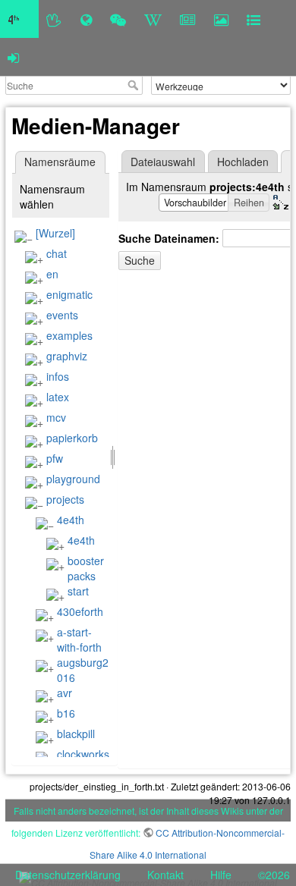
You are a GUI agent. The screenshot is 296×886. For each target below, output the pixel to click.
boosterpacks (86, 568)
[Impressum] (253, 19)
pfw (54, 458)
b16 (66, 713)
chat (56, 253)
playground (73, 478)
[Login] (13, 57)
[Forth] (54, 19)
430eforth (80, 611)
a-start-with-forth (79, 639)
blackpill (76, 733)
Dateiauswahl (163, 161)
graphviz (66, 355)
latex (57, 396)
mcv (56, 417)
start (78, 591)
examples (69, 335)
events (62, 314)
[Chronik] (86, 19)
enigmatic (69, 294)
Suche (135, 85)
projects (65, 499)
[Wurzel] (55, 232)
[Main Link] (19, 19)
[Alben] (221, 19)
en (52, 273)
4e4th (70, 519)
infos (57, 376)
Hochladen (243, 161)
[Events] (118, 19)
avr (64, 692)
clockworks (83, 754)
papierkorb (72, 437)
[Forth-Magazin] (187, 19)
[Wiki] (153, 19)
